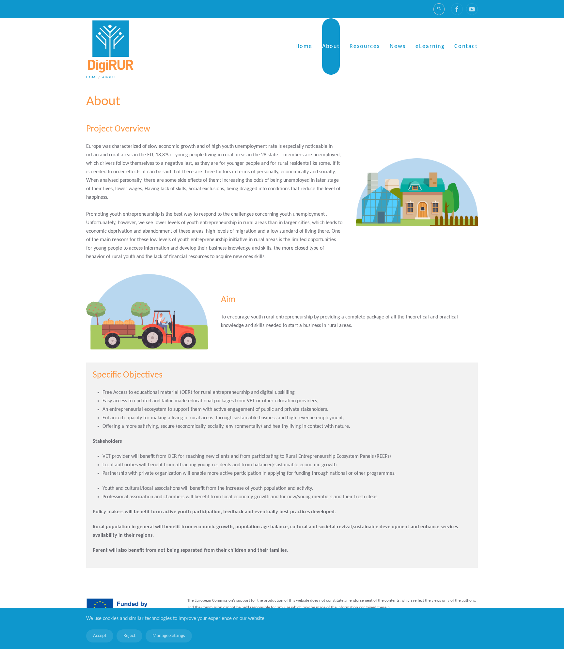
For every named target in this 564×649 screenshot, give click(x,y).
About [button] (331, 46)
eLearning (430, 46)
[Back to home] (110, 46)
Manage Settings (168, 635)
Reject (129, 635)
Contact (466, 46)
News (398, 46)
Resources (365, 46)
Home (303, 46)
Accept (99, 635)
